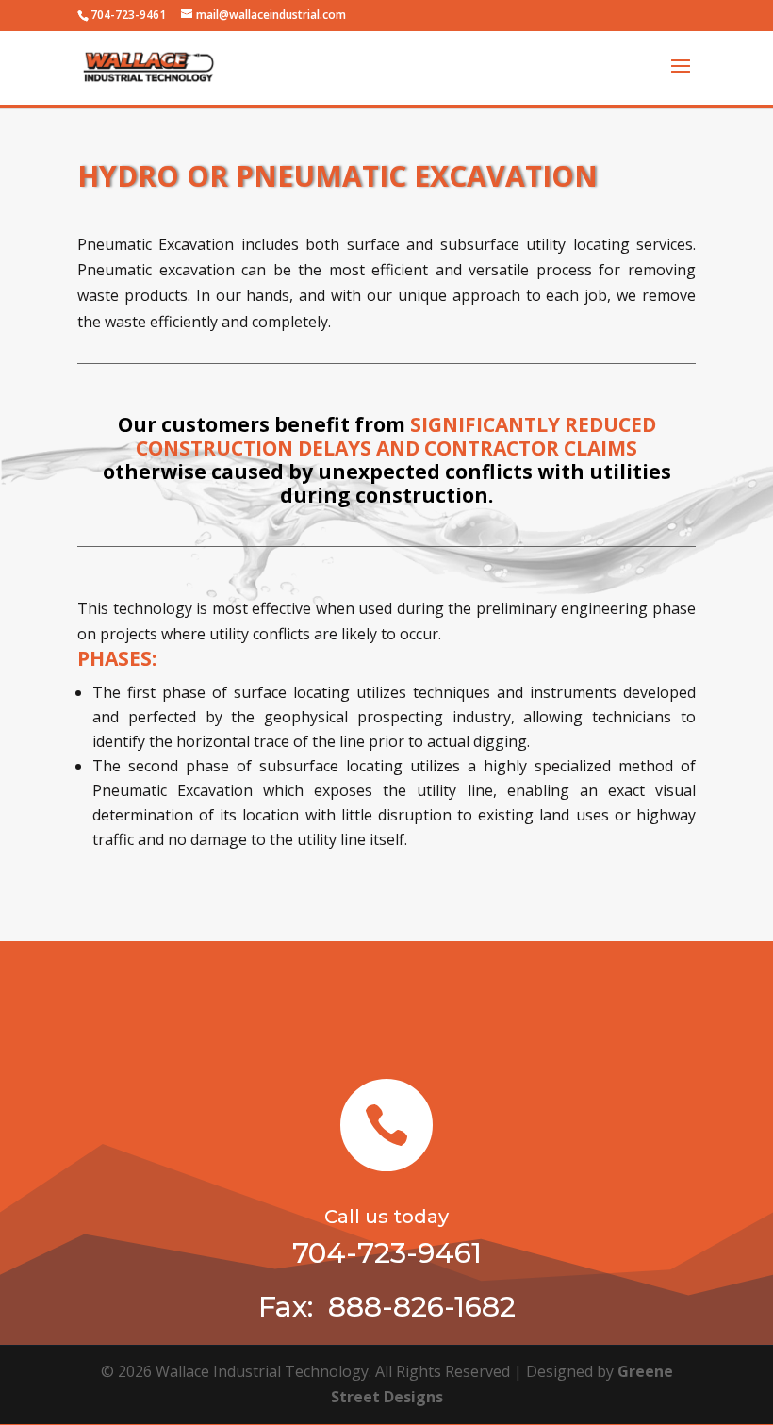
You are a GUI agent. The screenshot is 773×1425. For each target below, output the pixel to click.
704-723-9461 (128, 15)
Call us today (386, 1216)
